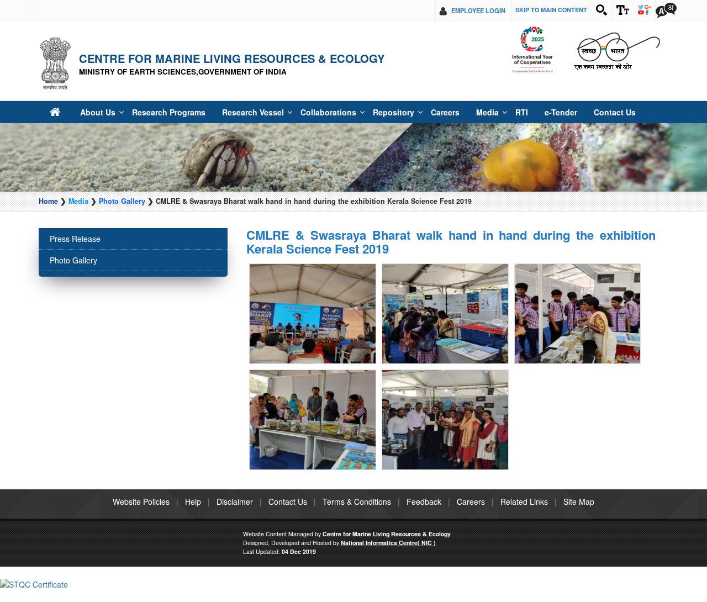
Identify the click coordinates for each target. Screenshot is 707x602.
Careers (402, 112)
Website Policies (141, 455)
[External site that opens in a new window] (313, 298)
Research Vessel (231, 112)
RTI (472, 112)
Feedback (424, 455)
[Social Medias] (644, 10)
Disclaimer (235, 455)
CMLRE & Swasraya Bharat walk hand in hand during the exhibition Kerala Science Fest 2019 (451, 241)
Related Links (524, 455)
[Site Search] (601, 10)
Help (193, 455)
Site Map (578, 455)
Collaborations (298, 112)
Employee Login (478, 10)
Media (440, 112)
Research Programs (156, 112)
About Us (93, 112)
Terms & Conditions (357, 455)
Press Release (75, 238)
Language (666, 10)
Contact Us (555, 112)
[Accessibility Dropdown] (623, 10)
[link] (34, 537)
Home (48, 201)
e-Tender (507, 112)
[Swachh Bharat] (532, 50)
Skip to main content (551, 10)
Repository (354, 112)
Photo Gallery (122, 201)
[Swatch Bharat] (616, 50)
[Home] (54, 112)
